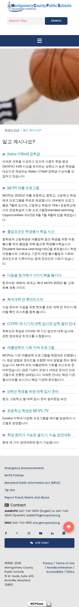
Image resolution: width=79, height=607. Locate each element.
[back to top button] (68, 527)
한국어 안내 (12, 130)
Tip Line (10, 490)
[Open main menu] (39, 41)
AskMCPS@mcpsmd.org (43, 515)
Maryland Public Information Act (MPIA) (32, 483)
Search (56, 21)
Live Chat (42, 543)
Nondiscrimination (59, 567)
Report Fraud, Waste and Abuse (27, 497)
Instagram (29, 533)
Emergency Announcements (24, 468)
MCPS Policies (14, 475)
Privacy (48, 563)
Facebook (5, 533)
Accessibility (54, 572)
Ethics (70, 572)
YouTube (40, 533)
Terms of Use (65, 563)
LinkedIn (52, 533)
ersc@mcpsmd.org (46, 523)
